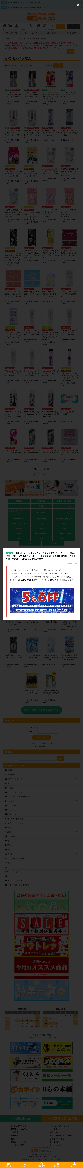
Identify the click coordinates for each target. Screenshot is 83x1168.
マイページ (75, 1166)
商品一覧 (8, 1166)
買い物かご (58, 1166)
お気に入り (25, 1166)
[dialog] (41, 584)
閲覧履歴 (41, 1166)
